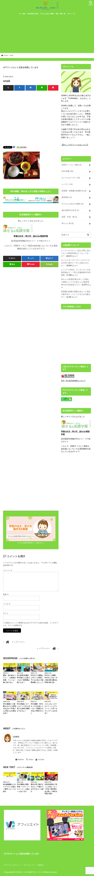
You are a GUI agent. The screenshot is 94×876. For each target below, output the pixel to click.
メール (6, 604)
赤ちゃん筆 (67, 223)
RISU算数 (67, 171)
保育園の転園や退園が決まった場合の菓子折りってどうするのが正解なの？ (75, 294)
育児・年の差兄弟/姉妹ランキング (73, 381)
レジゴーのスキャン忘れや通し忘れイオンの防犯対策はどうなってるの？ (75, 253)
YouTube (41, 759)
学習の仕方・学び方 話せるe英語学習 (31, 236)
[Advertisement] (47, 34)
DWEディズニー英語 (71, 165)
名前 (6, 594)
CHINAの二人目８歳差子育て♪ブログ (29, 872)
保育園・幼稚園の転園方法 (74, 191)
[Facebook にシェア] (14, 147)
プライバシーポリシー (12, 865)
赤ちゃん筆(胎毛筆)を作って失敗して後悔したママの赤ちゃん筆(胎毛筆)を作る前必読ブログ (75, 282)
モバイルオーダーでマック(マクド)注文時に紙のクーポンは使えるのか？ (75, 263)
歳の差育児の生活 (33, 13)
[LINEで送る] (21, 147)
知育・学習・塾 (60, 13)
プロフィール (71, 13)
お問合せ (40, 865)
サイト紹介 (22, 13)
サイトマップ (28, 865)
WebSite (21, 759)
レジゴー (67, 184)
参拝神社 (67, 197)
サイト (5, 613)
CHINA (16, 737)
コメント (7, 570)
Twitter (31, 759)
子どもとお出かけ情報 (47, 13)
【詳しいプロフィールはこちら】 (75, 145)
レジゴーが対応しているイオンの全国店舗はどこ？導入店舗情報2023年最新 (76, 272)
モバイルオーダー (71, 178)
